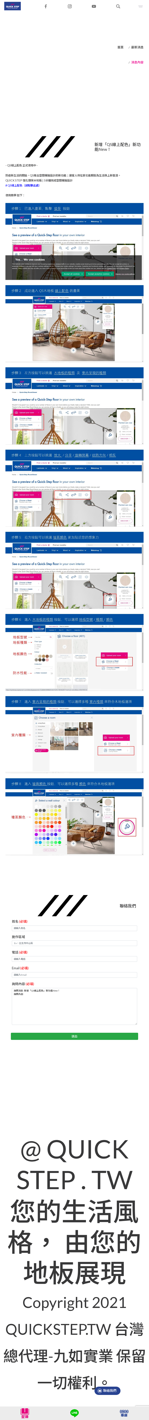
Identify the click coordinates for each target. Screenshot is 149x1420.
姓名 (20, 921)
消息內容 (137, 62)
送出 (74, 1036)
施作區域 (18, 937)
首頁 (120, 47)
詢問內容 (23, 984)
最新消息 (137, 47)
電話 (20, 952)
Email (20, 968)
